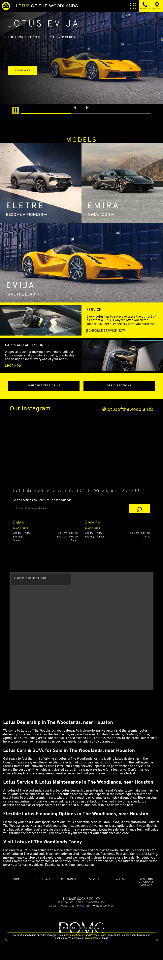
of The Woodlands (47, 5)
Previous (76, 108)
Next (87, 108)
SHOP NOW (13, 366)
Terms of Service (75, 935)
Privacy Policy (98, 935)
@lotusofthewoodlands (127, 409)
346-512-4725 (20, 528)
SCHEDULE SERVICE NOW (106, 331)
